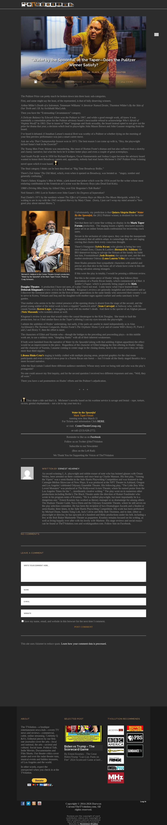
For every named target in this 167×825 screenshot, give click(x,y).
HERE (100, 421)
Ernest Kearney (69, 468)
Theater (120, 72)
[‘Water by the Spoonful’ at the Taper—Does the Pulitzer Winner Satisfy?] (29, 473)
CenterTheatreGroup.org (88, 426)
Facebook (96, 437)
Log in (143, 802)
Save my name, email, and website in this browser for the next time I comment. (64, 621)
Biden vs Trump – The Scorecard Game (79, 748)
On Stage (84, 72)
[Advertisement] (83, 671)
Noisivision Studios (89, 824)
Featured (70, 72)
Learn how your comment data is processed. (83, 643)
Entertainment (51, 72)
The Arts (107, 72)
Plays (95, 72)
